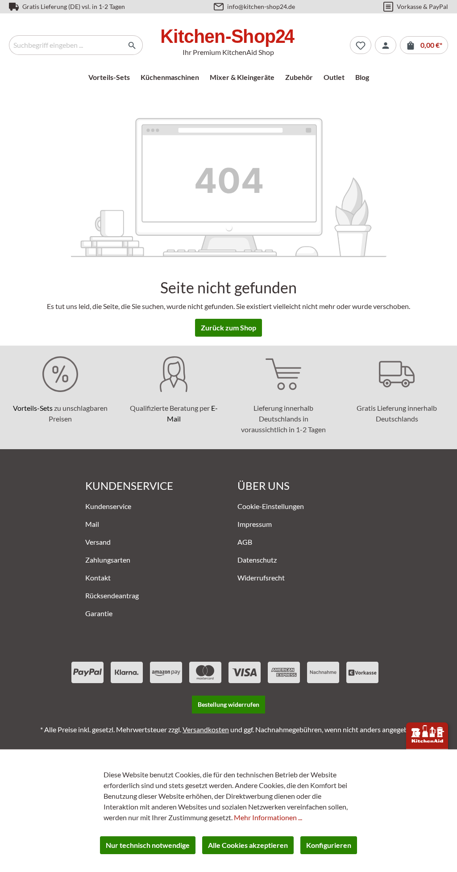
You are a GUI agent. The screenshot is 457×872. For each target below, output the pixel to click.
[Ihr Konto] (385, 45)
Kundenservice (108, 506)
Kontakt (98, 577)
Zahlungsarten (107, 559)
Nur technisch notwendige (148, 845)
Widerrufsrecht (261, 577)
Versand (98, 542)
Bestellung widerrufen (228, 704)
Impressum (254, 524)
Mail (92, 524)
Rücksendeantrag (112, 595)
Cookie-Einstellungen (270, 506)
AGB (244, 542)
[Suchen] (132, 45)
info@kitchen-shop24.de (261, 6)
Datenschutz (257, 559)
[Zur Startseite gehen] (228, 38)
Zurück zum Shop (228, 327)
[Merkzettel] (360, 45)
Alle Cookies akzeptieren (248, 845)
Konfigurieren (328, 845)
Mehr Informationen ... (268, 817)
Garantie (98, 613)
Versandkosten (206, 729)
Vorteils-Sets (33, 408)
